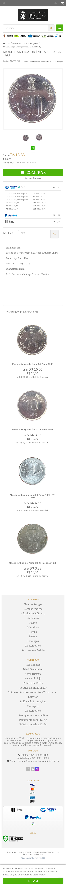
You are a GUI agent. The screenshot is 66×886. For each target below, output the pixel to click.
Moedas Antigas (18, 44)
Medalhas (33, 627)
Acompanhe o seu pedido (33, 715)
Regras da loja (33, 678)
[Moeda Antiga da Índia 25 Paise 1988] (32, 350)
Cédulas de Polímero (33, 613)
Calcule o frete (10, 233)
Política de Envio (33, 683)
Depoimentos (33, 645)
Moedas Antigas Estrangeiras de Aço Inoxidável (21, 47)
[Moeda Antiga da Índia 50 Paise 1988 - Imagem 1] (26, 138)
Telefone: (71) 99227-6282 (34, 755)
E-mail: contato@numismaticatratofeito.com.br (34, 761)
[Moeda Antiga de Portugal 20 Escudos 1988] (32, 549)
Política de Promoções (33, 701)
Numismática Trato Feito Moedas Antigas (46, 62)
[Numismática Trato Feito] (33, 15)
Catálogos (33, 641)
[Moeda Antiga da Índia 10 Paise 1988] (32, 416)
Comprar (35, 172)
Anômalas (33, 618)
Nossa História (33, 674)
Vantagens (33, 706)
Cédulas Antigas (33, 608)
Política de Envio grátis (33, 687)
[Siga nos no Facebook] (28, 769)
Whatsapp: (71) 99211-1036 (34, 758)
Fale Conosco (33, 664)
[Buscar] (51, 27)
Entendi (33, 880)
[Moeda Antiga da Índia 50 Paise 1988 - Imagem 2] (39, 137)
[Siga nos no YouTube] (33, 769)
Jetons (33, 631)
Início (7, 44)
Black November (33, 669)
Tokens (33, 636)
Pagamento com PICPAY (33, 719)
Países (33, 622)
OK (54, 234)
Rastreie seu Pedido (33, 650)
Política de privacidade (33, 724)
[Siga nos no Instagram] (37, 769)
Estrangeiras (33, 44)
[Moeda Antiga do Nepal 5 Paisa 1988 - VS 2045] (32, 482)
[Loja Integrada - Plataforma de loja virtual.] (33, 858)
